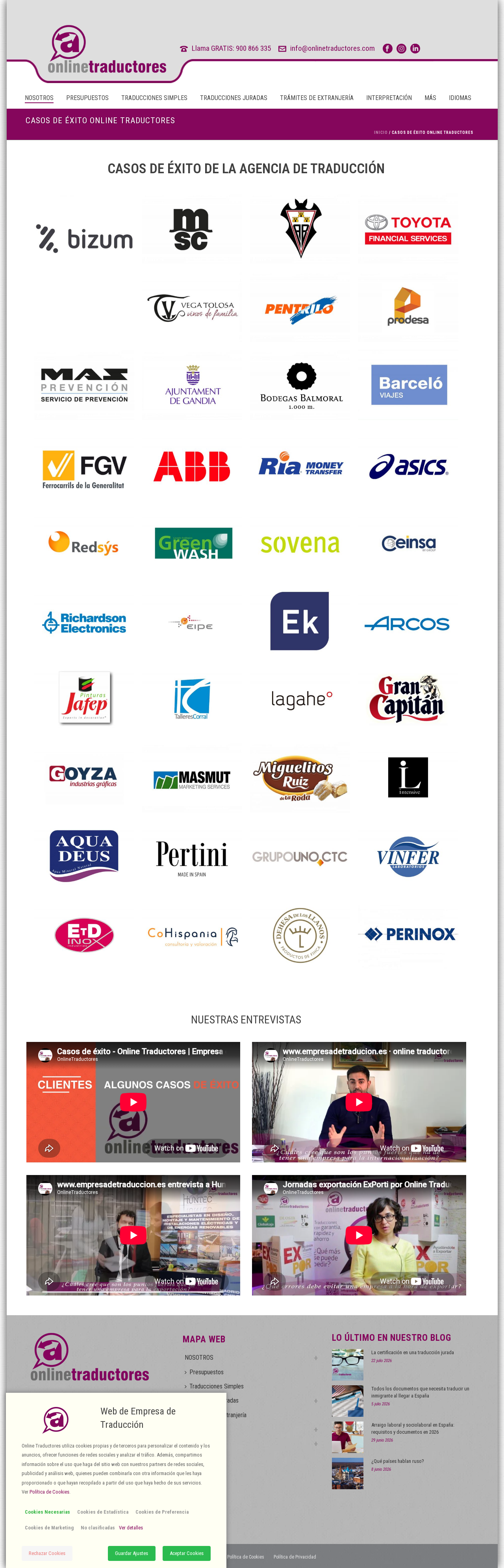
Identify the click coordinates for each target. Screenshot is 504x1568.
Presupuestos (87, 98)
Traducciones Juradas (233, 98)
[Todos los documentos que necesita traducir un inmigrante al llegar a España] (347, 1401)
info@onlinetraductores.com (332, 48)
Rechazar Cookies (47, 1553)
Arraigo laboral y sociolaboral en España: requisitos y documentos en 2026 (412, 1428)
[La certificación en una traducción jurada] (347, 1365)
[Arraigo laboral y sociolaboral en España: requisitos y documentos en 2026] (347, 1437)
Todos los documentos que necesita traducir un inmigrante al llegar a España (420, 1392)
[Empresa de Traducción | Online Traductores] (92, 49)
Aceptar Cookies (187, 1553)
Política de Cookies (245, 1557)
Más (430, 98)
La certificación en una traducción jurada (412, 1352)
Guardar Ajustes (131, 1553)
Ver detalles (131, 1528)
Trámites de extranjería (317, 98)
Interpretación (389, 98)
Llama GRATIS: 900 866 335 (231, 48)
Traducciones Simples (154, 98)
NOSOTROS (39, 98)
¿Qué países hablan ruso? (397, 1461)
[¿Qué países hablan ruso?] (347, 1473)
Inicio (381, 132)
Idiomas (460, 98)
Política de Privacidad (295, 1557)
